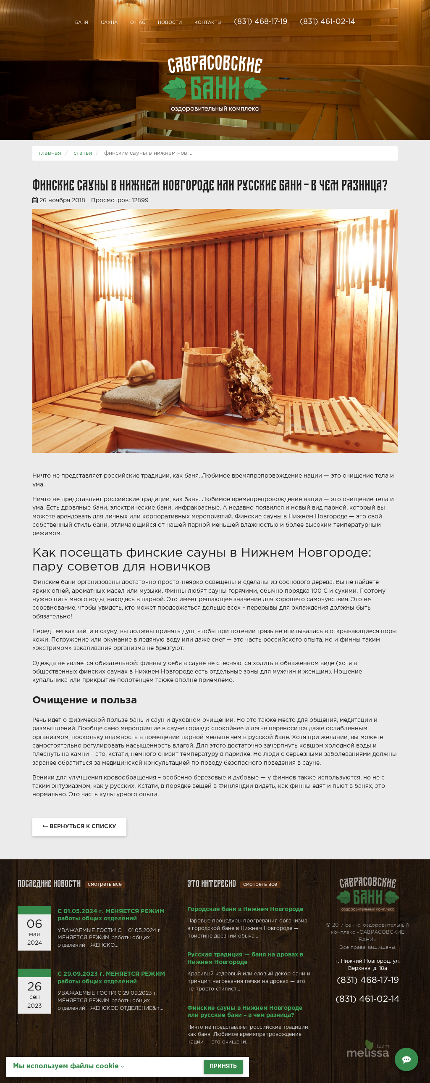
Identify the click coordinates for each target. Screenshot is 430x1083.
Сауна (109, 23)
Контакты (207, 23)
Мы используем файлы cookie (67, 1066)
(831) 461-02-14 (327, 21)
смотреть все (105, 884)
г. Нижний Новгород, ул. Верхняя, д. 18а (368, 965)
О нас (137, 23)
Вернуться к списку (82, 826)
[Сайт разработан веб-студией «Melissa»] (368, 1049)
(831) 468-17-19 (260, 21)
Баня (81, 23)
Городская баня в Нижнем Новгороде (245, 909)
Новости (170, 23)
